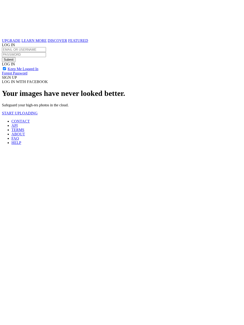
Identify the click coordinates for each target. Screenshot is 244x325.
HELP (16, 143)
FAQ (15, 138)
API (14, 125)
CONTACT (20, 121)
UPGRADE (11, 41)
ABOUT (18, 134)
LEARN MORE (34, 41)
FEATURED (78, 41)
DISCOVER (57, 41)
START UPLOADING (20, 113)
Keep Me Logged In (23, 69)
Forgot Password (14, 73)
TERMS (17, 130)
